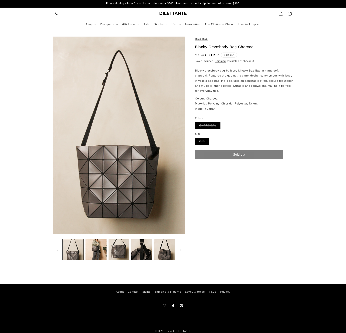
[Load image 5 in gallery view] (164, 249)
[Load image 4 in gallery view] (141, 249)
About (120, 291)
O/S (204, 142)
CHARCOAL (209, 126)
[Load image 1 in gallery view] (73, 249)
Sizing (146, 291)
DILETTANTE (183, 331)
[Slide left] (57, 249)
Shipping (220, 61)
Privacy (225, 291)
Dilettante (170, 331)
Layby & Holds (195, 291)
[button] (57, 13)
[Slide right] (180, 249)
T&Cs (212, 291)
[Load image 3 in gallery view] (119, 249)
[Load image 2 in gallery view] (95, 249)
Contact (133, 291)
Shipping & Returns (168, 291)
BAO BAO (201, 39)
